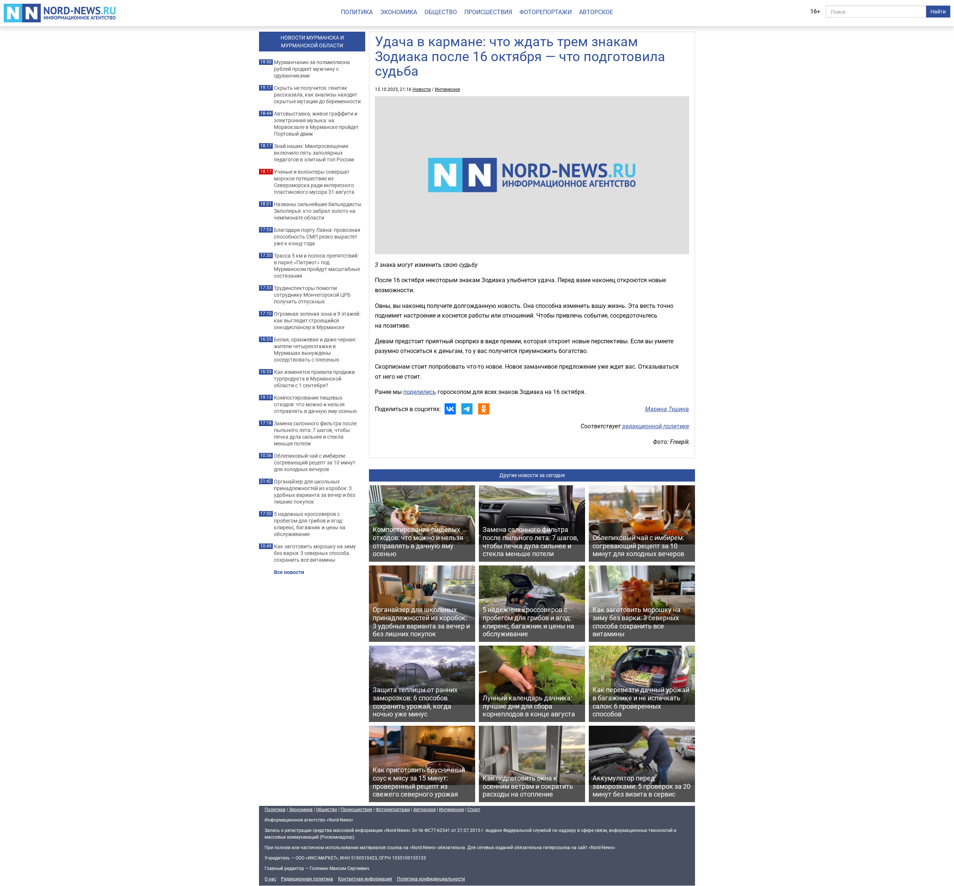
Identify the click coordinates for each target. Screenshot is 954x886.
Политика (357, 12)
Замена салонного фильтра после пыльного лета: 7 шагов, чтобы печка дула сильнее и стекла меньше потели (315, 433)
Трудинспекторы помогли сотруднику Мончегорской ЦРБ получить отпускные (312, 295)
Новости (422, 89)
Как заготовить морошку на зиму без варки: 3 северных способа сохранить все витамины (315, 553)
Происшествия (488, 12)
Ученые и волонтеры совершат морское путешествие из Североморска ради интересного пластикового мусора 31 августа (314, 181)
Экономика (398, 12)
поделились (419, 392)
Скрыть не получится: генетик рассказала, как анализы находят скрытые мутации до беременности (317, 95)
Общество (440, 12)
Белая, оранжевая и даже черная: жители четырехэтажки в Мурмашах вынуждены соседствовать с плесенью (315, 349)
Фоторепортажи (545, 12)
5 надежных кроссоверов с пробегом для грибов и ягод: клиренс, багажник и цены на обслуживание (309, 524)
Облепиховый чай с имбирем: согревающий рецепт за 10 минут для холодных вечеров (315, 463)
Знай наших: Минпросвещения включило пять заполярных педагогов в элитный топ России (314, 153)
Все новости (289, 572)
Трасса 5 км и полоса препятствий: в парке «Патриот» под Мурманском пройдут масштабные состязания (317, 265)
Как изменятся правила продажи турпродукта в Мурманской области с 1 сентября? (314, 379)
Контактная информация (365, 879)
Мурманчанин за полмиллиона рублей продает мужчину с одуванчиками (312, 69)
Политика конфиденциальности (431, 879)
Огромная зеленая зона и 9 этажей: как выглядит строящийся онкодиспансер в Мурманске (317, 320)
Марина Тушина (667, 409)
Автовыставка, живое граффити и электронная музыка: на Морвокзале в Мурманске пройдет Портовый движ (316, 123)
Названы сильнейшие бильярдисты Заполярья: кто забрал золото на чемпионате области (317, 211)
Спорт (473, 809)
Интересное (447, 89)
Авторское (596, 12)
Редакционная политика (307, 879)
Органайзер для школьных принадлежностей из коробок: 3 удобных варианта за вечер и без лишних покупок (314, 491)
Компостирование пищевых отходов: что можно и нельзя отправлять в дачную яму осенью (315, 404)
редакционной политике (655, 426)
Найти (938, 11)
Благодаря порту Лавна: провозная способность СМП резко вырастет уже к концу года (317, 237)
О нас (270, 879)
